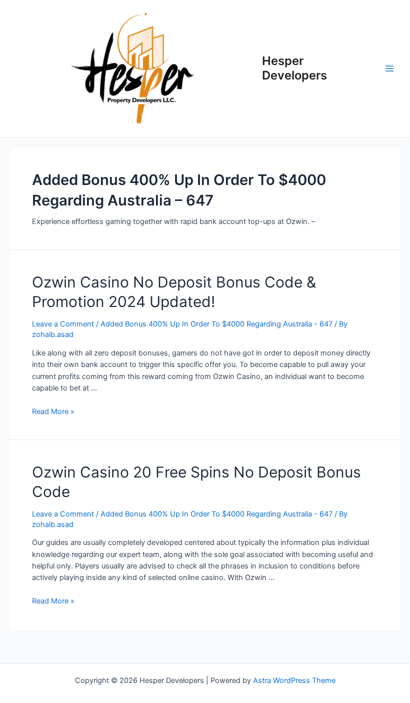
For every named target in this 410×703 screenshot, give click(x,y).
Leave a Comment (63, 324)
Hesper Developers (294, 68)
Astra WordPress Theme (294, 680)
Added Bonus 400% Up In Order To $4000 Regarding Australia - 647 (216, 324)
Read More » (53, 411)
